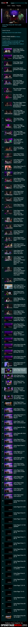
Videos (13, 5)
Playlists (19, 5)
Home (8, 5)
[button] (14, 15)
